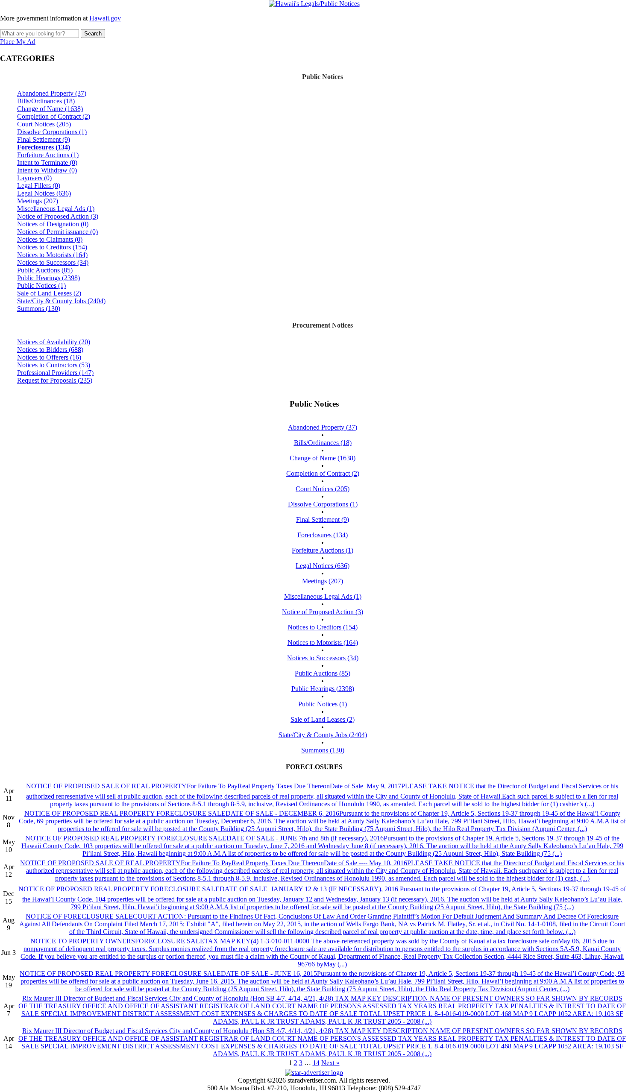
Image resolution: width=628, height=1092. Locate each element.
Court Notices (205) (44, 124)
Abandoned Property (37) (51, 93)
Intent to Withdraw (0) (47, 170)
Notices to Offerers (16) (49, 357)
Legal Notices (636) (44, 193)
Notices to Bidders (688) (50, 349)
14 (316, 1062)
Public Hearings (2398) (48, 277)
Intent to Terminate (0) (47, 162)
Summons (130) (38, 308)
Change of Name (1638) (50, 108)
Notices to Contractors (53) (53, 365)
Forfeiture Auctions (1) (48, 154)
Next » (330, 1062)
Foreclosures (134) (43, 147)
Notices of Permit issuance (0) (57, 231)
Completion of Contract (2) (53, 116)
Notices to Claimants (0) (49, 239)
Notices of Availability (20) (53, 341)
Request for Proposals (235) (54, 380)
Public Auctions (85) (45, 270)
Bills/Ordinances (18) (46, 101)
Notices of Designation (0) (52, 224)
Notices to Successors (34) (52, 262)
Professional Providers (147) (55, 372)
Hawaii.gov (105, 18)
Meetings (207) (37, 201)
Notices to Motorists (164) (52, 254)
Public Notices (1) (41, 285)
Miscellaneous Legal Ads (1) (55, 208)
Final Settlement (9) (43, 139)
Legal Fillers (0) (38, 185)
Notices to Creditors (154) (52, 247)
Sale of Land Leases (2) (49, 293)
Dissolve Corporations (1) (52, 131)
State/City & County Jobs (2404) (61, 300)
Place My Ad (17, 41)
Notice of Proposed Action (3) (57, 216)
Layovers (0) (34, 178)
